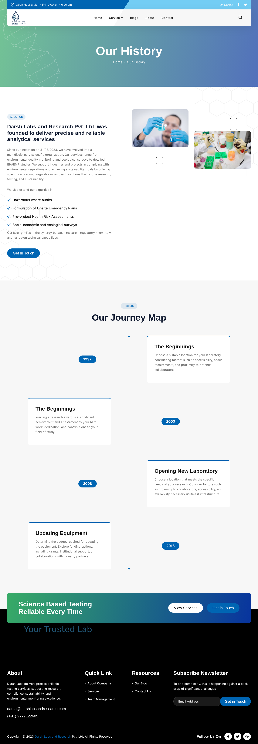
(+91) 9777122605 (22, 716)
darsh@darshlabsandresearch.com (36, 709)
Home (97, 18)
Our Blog (141, 683)
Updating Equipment (61, 533)
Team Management (101, 699)
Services (93, 691)
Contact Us (143, 691)
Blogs (134, 18)
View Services (185, 608)
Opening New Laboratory (186, 471)
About (149, 18)
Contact (167, 18)
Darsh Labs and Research (53, 736)
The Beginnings (174, 346)
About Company (99, 683)
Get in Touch (23, 253)
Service (114, 18)
